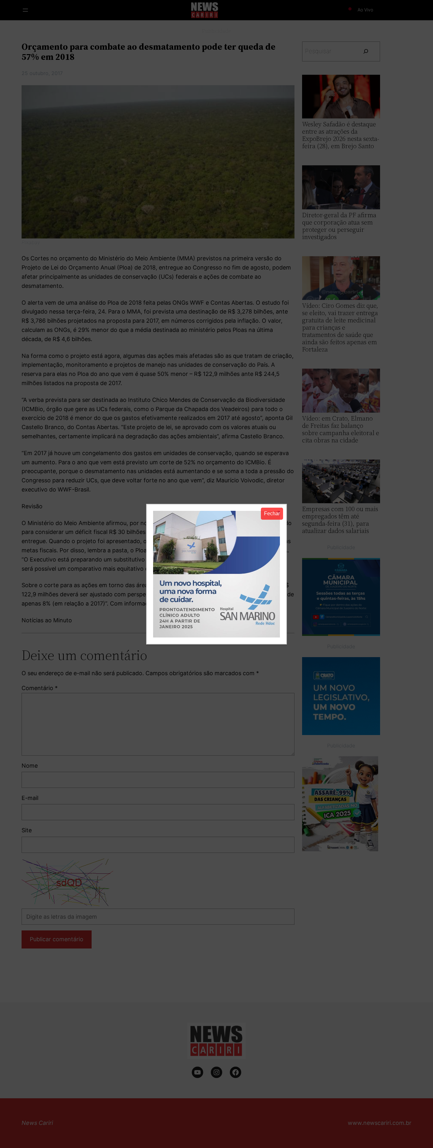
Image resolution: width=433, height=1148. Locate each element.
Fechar (272, 513)
